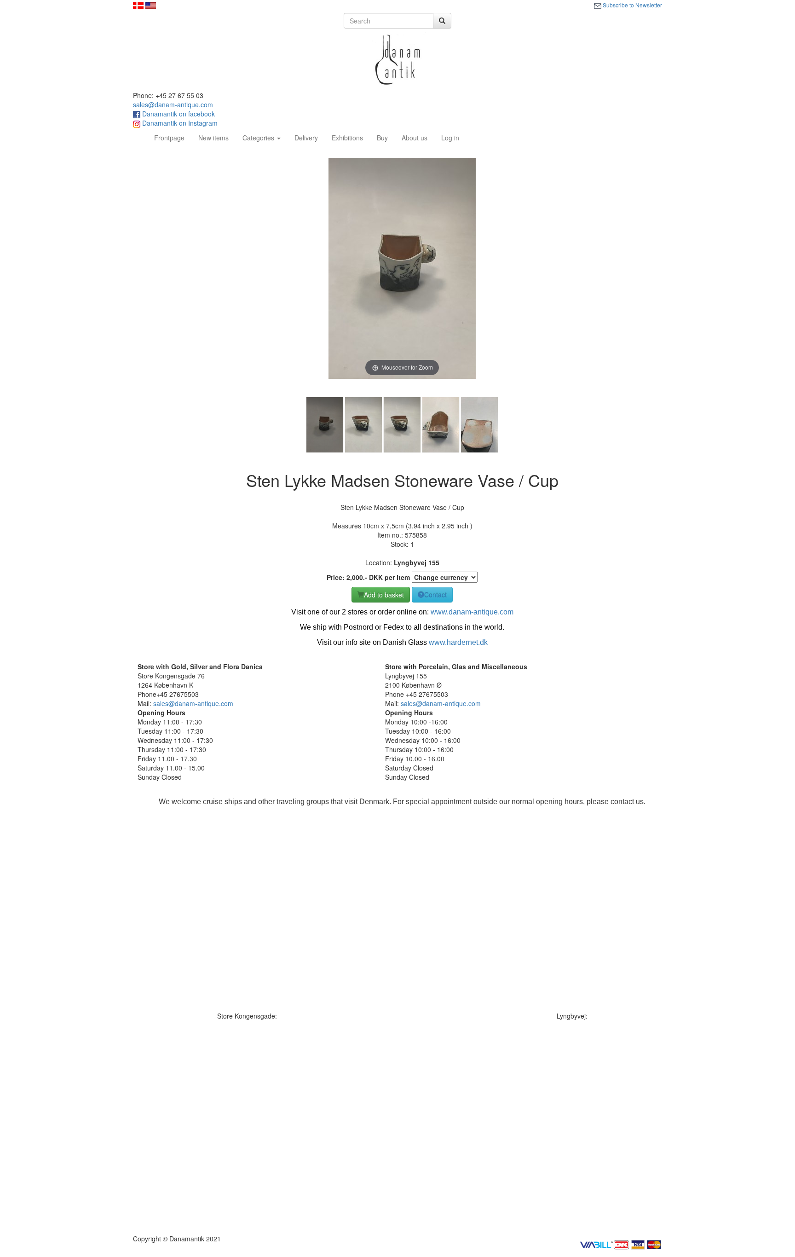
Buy (382, 137)
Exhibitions (347, 137)
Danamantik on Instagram (179, 122)
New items (213, 137)
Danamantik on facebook (177, 113)
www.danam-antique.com (472, 612)
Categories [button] (259, 137)
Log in (450, 137)
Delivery (306, 137)
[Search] (442, 21)
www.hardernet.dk (458, 642)
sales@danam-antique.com (173, 104)
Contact (435, 594)
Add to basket (384, 594)
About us (414, 137)
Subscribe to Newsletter (631, 5)
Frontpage (172, 137)
